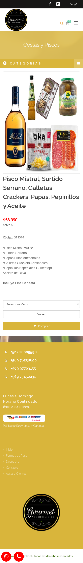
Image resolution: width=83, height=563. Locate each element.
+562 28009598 (24, 352)
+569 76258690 (24, 360)
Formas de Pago (16, 455)
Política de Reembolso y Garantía (23, 425)
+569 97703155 (23, 368)
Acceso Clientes (16, 473)
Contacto (12, 467)
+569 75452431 (23, 376)
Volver (41, 314)
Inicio (9, 449)
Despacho (12, 461)
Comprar (43, 326)
